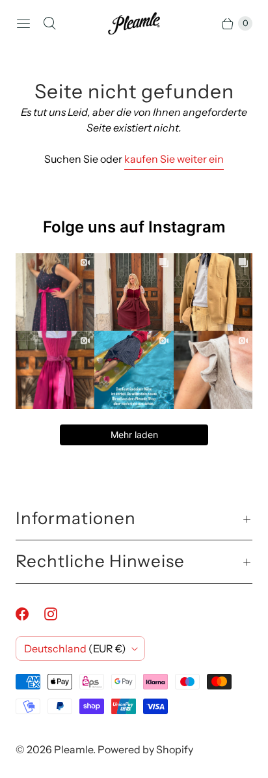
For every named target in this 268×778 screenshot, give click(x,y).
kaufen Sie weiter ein (174, 158)
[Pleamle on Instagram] (58, 614)
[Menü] (23, 23)
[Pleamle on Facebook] (30, 614)
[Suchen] (49, 23)
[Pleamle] (134, 23)
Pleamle (73, 749)
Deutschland (75, 648)
